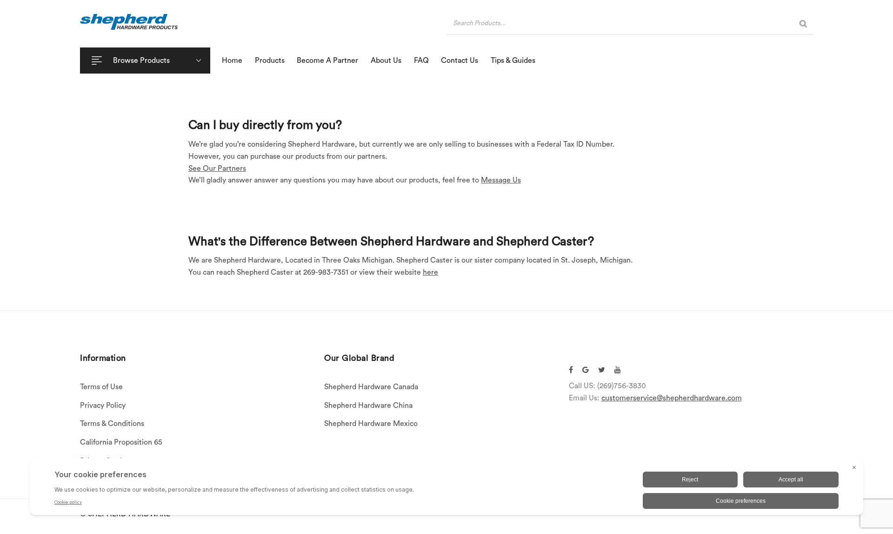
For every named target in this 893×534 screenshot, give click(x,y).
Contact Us (459, 60)
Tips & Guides (513, 60)
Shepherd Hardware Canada (371, 387)
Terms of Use (101, 387)
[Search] (803, 24)
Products (270, 60)
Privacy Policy (103, 405)
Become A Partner (327, 60)
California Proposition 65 (121, 442)
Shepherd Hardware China (368, 405)
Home (232, 60)
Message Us (501, 180)
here (430, 272)
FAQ (421, 60)
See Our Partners (217, 168)
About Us (386, 60)
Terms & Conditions (112, 423)
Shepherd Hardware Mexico (371, 423)
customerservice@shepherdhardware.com (671, 398)
